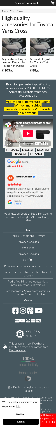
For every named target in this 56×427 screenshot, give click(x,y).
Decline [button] (20, 414)
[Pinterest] (30, 312)
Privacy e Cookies (28, 241)
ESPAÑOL (36, 154)
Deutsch (18, 387)
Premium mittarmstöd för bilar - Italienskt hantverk (28, 273)
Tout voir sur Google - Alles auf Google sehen (28, 218)
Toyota (5, 11)
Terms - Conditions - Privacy (28, 235)
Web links (28, 247)
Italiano (28, 390)
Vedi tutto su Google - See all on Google (28, 213)
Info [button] (18, 406)
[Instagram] (23, 312)
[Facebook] (15, 312)
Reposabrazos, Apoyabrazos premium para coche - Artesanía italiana (28, 292)
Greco (28, 300)
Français (42, 387)
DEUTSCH (43, 149)
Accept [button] (21, 421)
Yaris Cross (17, 11)
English (30, 387)
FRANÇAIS (20, 154)
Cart (26, 260)
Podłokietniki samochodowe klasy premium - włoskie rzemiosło (28, 283)
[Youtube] (39, 312)
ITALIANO (12, 149)
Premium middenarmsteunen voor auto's (28, 266)
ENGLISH (28, 149)
